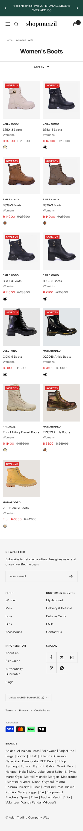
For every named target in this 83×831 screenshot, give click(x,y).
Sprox (24, 797)
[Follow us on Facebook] (51, 657)
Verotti (57, 797)
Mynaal (25, 782)
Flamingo (12, 766)
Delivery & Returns (59, 608)
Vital (67, 797)
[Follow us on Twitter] (61, 657)
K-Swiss (70, 771)
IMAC (32, 771)
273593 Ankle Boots (56, 432)
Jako (41, 771)
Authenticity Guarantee (14, 671)
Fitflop (61, 761)
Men (9, 608)
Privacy (23, 710)
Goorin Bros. (65, 766)
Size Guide (13, 661)
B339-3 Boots (12, 205)
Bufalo (33, 756)
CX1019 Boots (12, 356)
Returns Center (57, 616)
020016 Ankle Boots (57, 356)
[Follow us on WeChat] (61, 668)
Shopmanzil (55, 792)
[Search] (16, 24)
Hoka (23, 771)
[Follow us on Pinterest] (51, 668)
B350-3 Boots (12, 129)
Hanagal (9, 426)
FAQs (49, 624)
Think (35, 797)
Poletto (60, 782)
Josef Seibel (55, 771)
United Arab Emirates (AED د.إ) (26, 697)
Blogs (9, 682)
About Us (12, 653)
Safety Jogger (28, 792)
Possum (11, 787)
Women (11, 600)
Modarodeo (52, 350)
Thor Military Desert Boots (21, 432)
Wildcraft (49, 802)
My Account (54, 600)
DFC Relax (47, 761)
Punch (36, 787)
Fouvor (26, 766)
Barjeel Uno (66, 751)
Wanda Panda (31, 802)
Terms (9, 710)
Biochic (21, 756)
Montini (12, 782)
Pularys (24, 787)
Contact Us (54, 632)
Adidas (10, 751)
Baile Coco (11, 123)
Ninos (36, 782)
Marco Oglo (14, 776)
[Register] (71, 576)
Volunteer (12, 802)
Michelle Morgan (47, 776)
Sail (42, 792)
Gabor (50, 766)
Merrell (29, 776)
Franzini (38, 766)
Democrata (30, 761)
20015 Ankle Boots (16, 508)
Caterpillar (13, 761)
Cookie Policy (42, 710)
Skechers (12, 797)
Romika (11, 792)
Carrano (60, 756)
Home (9, 40)
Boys (9, 616)
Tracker (46, 797)
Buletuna (10, 350)
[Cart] (75, 24)
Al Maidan (24, 751)
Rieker (69, 787)
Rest (60, 787)
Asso (36, 751)
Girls (9, 624)
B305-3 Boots (52, 281)
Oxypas (47, 782)
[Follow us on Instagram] (72, 657)
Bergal (10, 756)
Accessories (14, 632)
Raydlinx (49, 787)
